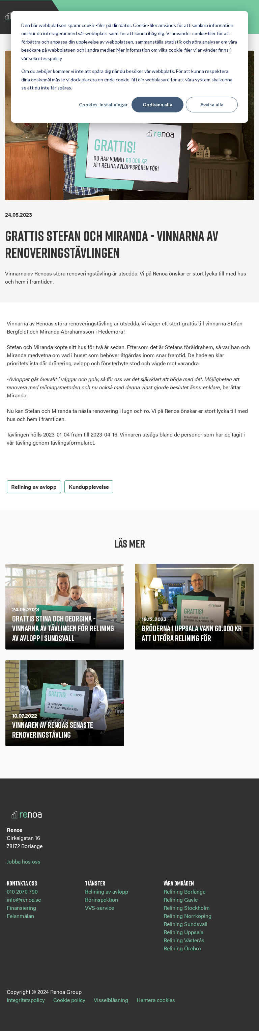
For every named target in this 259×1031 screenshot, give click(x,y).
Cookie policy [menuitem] (69, 1000)
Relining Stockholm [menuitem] (187, 907)
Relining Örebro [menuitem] (182, 948)
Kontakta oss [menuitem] (22, 883)
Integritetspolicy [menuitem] (26, 1000)
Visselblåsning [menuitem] (111, 1000)
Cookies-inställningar (103, 104)
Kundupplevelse (89, 487)
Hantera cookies (156, 1000)
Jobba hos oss (23, 861)
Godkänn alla (157, 104)
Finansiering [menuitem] (21, 907)
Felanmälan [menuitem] (20, 916)
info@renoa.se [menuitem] (24, 899)
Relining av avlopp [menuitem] (106, 891)
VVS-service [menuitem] (99, 907)
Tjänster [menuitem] (95, 883)
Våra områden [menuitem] (179, 883)
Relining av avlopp (34, 487)
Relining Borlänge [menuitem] (184, 891)
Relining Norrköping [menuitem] (187, 916)
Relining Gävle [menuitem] (181, 899)
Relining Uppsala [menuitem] (183, 932)
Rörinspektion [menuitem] (101, 899)
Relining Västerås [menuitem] (184, 940)
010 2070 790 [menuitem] (22, 891)
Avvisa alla (212, 104)
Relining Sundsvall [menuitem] (185, 924)
